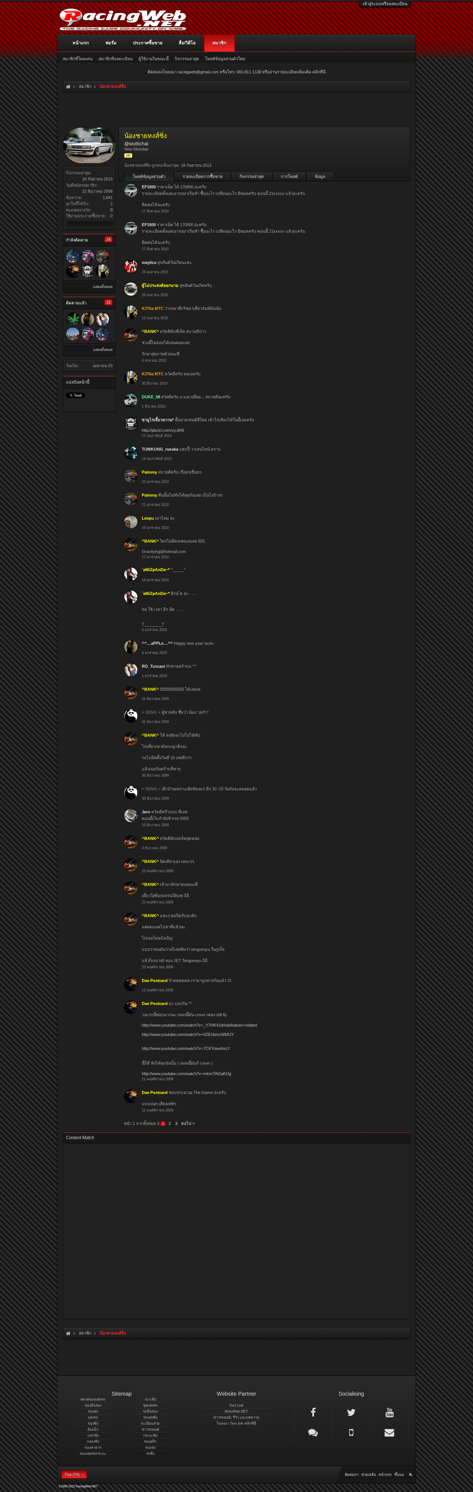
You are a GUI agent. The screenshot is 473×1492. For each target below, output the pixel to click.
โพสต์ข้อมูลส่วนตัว (149, 176)
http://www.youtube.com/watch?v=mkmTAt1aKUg (186, 1073)
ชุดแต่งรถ (150, 1405)
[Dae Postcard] (73, 271)
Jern (146, 812)
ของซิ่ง (93, 1423)
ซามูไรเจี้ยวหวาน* (158, 419)
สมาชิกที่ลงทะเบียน (115, 58)
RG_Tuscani (153, 666)
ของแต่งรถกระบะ (93, 1453)
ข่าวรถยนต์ (150, 1429)
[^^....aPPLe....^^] (87, 319)
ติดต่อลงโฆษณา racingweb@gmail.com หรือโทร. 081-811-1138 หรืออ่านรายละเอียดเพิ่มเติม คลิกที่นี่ (236, 72)
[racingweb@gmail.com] (389, 1432)
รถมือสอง (150, 1411)
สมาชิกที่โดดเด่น (78, 58)
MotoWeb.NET (236, 1411)
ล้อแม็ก (93, 1429)
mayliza (149, 262)
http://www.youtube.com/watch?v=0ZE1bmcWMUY (188, 1034)
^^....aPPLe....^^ (157, 643)
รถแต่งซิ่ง (150, 1417)
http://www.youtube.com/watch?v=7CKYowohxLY (186, 1048)
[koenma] (73, 256)
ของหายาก (93, 1447)
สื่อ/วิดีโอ (187, 43)
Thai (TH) (72, 1475)
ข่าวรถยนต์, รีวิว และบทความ (236, 1417)
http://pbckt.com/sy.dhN (163, 430)
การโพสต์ (289, 176)
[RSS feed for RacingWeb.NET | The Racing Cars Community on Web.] (411, 1468)
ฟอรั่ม (111, 43)
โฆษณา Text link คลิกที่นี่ (236, 1423)
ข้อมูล (320, 176)
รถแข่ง (150, 1447)
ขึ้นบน (399, 1475)
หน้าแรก (81, 43)
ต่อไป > (188, 1123)
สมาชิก (219, 43)
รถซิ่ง (150, 1453)
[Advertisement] (232, 1229)
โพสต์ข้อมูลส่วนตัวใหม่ (225, 58)
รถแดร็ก (150, 1441)
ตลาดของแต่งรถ (92, 1399)
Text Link (236, 1405)
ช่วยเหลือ (368, 1475)
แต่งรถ (93, 1417)
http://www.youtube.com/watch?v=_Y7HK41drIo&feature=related (199, 1025)
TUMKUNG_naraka (160, 449)
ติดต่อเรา (352, 1475)
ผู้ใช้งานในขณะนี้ (154, 58)
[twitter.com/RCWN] (351, 1412)
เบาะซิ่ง (150, 1399)
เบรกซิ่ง (93, 1435)
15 (108, 302)
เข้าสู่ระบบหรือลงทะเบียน (385, 3)
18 (108, 239)
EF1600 (149, 187)
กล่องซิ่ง (93, 1441)
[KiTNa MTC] (102, 271)
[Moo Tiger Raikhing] (87, 256)
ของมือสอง (93, 1405)
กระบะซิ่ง (150, 1435)
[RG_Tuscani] (102, 319)
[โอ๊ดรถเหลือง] (73, 334)
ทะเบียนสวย (150, 1423)
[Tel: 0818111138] (351, 1432)
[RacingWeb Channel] (389, 1412)
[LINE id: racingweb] (313, 1432)
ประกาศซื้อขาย (147, 43)
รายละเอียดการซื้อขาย (203, 176)
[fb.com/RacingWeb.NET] (313, 1412)
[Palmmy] (102, 256)
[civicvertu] (73, 319)
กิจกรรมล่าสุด (252, 176)
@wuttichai (136, 143)
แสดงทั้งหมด (103, 287)
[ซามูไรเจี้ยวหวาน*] (87, 271)
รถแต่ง (93, 1411)
